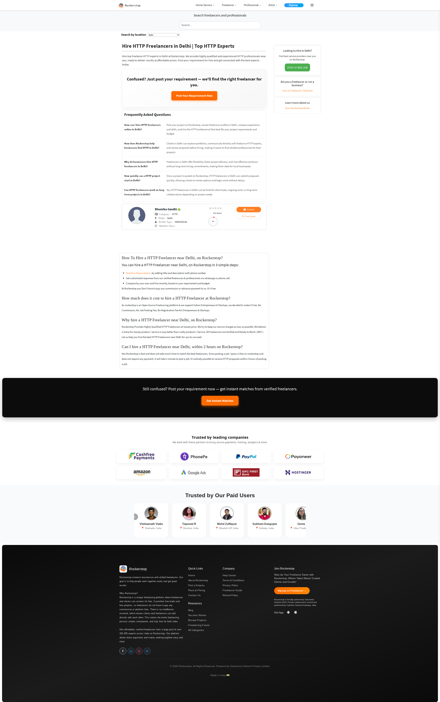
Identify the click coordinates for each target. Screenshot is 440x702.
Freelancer (228, 5)
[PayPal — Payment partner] (246, 456)
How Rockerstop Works (297, 108)
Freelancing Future (199, 625)
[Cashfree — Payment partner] (141, 456)
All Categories (196, 630)
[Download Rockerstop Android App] (288, 612)
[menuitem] (206, 5)
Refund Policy (230, 595)
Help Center (229, 575)
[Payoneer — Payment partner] (298, 456)
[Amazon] (141, 472)
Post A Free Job (297, 67)
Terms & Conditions (233, 580)
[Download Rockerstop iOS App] (295, 612)
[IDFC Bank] (246, 472)
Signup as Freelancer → (292, 590)
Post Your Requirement (138, 273)
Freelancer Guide (232, 590)
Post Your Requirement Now (194, 95)
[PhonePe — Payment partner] (194, 456)
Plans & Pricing (196, 590)
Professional (251, 5)
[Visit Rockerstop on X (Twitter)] (147, 651)
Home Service (204, 5)
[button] (310, 5)
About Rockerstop (198, 580)
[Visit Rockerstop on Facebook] (122, 651)
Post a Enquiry (196, 585)
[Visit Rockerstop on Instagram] (139, 651)
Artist (271, 5)
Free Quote (249, 216)
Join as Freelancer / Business (297, 90)
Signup (293, 5)
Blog (190, 610)
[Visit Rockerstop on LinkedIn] (131, 651)
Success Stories (197, 615)
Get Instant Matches (220, 401)
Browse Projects (197, 620)
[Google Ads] (194, 472)
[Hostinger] (298, 472)
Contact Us (194, 595)
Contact (250, 209)
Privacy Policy (230, 585)
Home (191, 575)
